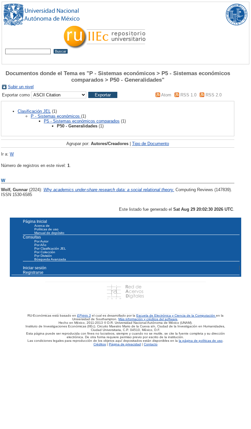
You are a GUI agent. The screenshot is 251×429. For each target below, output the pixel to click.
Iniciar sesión (34, 268)
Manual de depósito (49, 233)
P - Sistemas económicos (56, 116)
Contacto (151, 344)
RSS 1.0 (188, 94)
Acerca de (42, 225)
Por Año (40, 245)
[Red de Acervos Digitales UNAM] (125, 291)
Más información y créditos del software (147, 319)
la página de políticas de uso (201, 340)
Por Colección (44, 252)
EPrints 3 (84, 315)
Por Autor (41, 241)
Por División (43, 255)
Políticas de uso (46, 229)
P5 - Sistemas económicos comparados (82, 121)
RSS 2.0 (214, 94)
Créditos (99, 344)
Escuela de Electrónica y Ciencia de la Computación (176, 315)
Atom (166, 94)
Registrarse (33, 272)
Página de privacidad (125, 344)
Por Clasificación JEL (50, 248)
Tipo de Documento (150, 143)
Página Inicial (35, 221)
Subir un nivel (21, 86)
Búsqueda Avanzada (50, 259)
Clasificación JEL (34, 111)
